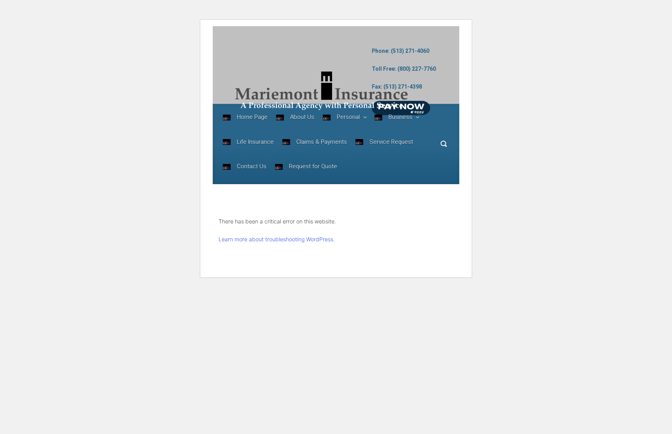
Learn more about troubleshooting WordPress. (277, 239)
